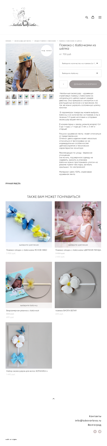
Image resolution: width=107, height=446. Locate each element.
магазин (8, 41)
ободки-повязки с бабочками (45, 41)
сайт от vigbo (11, 439)
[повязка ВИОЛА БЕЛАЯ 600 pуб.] (78, 285)
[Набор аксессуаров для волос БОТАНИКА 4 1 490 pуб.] (29, 345)
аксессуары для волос (22, 41)
